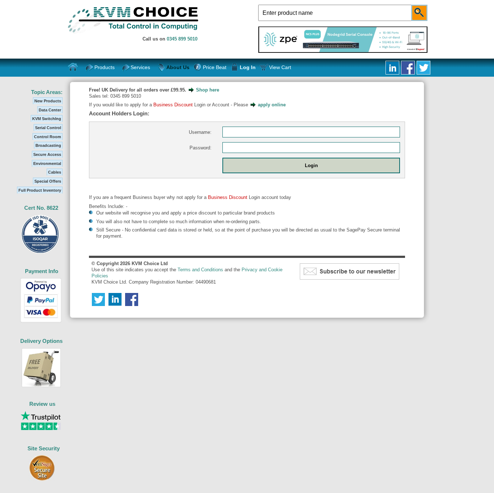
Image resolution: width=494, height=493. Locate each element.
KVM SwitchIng (46, 118)
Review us (42, 404)
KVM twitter (423, 67)
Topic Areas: (47, 92)
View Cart (280, 67)
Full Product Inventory (39, 190)
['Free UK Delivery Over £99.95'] (41, 386)
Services (140, 67)
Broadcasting (48, 145)
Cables (54, 172)
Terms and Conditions (200, 269)
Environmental (47, 163)
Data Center (50, 110)
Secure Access (47, 154)
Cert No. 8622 (41, 208)
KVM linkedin (392, 67)
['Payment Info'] (41, 323)
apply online (272, 104)
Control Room (47, 137)
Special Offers (47, 181)
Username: (200, 132)
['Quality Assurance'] (40, 253)
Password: (200, 147)
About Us (177, 67)
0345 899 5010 (182, 39)
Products (104, 67)
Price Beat (214, 67)
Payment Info (41, 271)
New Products (47, 101)
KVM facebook (407, 67)
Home (73, 67)
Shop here (207, 90)
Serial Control (48, 128)
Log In (248, 67)
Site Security (43, 448)
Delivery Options (41, 341)
